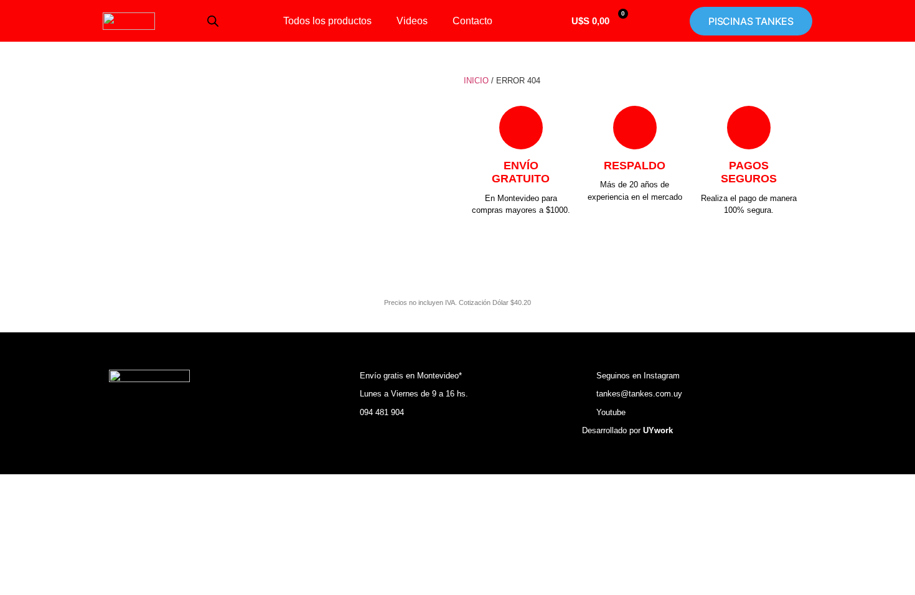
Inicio (476, 80)
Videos (412, 21)
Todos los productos (327, 21)
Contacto (472, 21)
